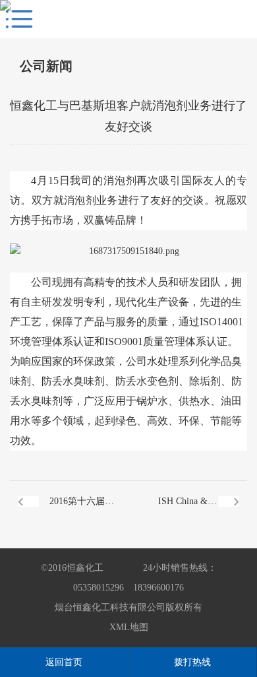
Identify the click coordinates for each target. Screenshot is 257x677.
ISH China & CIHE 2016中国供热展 (172, 509)
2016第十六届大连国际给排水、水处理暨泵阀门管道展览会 (81, 509)
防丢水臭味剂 (73, 381)
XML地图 (128, 627)
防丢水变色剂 (147, 381)
